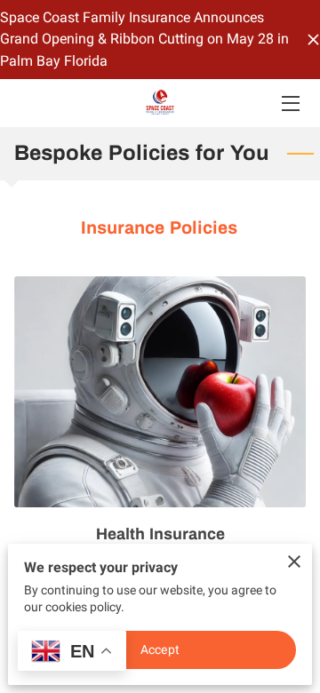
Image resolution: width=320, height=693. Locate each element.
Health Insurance (160, 534)
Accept (160, 649)
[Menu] (289, 103)
